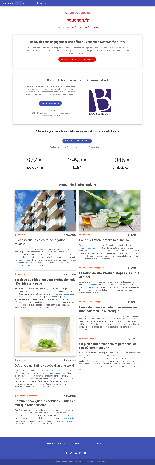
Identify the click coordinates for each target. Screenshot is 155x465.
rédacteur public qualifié (60, 294)
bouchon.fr (77, 20)
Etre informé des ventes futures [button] (76, 141)
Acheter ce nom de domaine (34, 3)
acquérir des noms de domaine (127, 324)
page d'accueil (62, 373)
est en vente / (77, 27)
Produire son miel (93, 248)
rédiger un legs (24, 260)
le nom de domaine (77, 13)
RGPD (77, 443)
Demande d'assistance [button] (49, 103)
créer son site (92, 287)
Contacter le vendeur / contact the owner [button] (76, 59)
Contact (99, 443)
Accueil (19, 3)
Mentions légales (56, 443)
